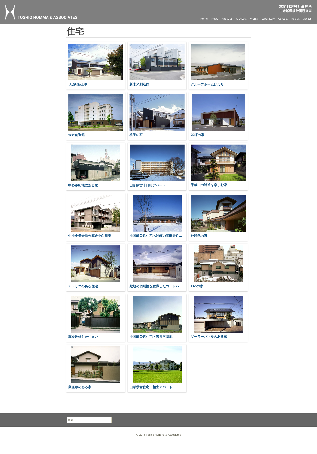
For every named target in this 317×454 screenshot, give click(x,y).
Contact (283, 18)
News (214, 18)
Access (307, 18)
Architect (241, 18)
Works (254, 18)
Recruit (295, 18)
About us (227, 18)
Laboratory (268, 18)
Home (204, 18)
